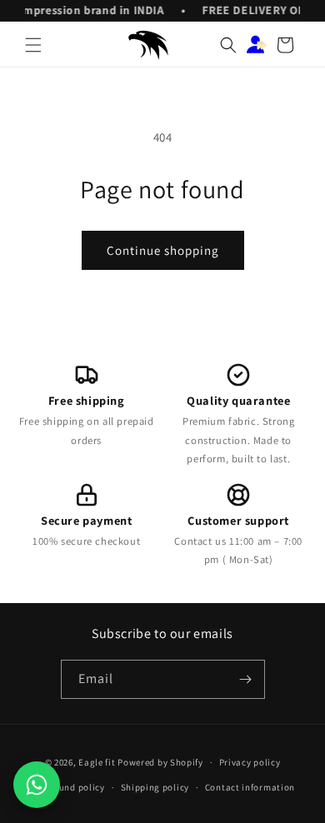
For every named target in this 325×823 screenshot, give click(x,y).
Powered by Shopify (160, 762)
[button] (33, 45)
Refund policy (75, 787)
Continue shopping (163, 250)
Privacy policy (250, 762)
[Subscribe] (246, 679)
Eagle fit (96, 762)
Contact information (250, 787)
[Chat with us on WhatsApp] (36, 784)
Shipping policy (155, 787)
